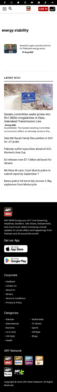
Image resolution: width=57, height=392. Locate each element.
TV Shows (37, 323)
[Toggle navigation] (4, 9)
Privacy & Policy (14, 302)
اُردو (52, 9)
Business (10, 327)
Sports (35, 327)
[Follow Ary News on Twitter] (18, 2)
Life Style (10, 336)
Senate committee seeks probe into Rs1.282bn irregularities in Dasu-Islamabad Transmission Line (27, 117)
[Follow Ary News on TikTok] (45, 2)
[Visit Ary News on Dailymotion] (39, 2)
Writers (9, 294)
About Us (10, 289)
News (12, 77)
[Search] (10, 9)
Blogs (35, 336)
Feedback (10, 281)
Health (9, 340)
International (12, 323)
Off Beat (36, 331)
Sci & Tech (11, 331)
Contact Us (11, 285)
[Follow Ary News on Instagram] (25, 2)
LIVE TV (43, 9)
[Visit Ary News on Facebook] (5, 2)
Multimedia (37, 319)
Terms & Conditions (15, 298)
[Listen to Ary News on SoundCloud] (52, 2)
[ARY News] (28, 7)
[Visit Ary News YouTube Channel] (32, 2)
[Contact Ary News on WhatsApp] (11, 2)
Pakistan (10, 319)
